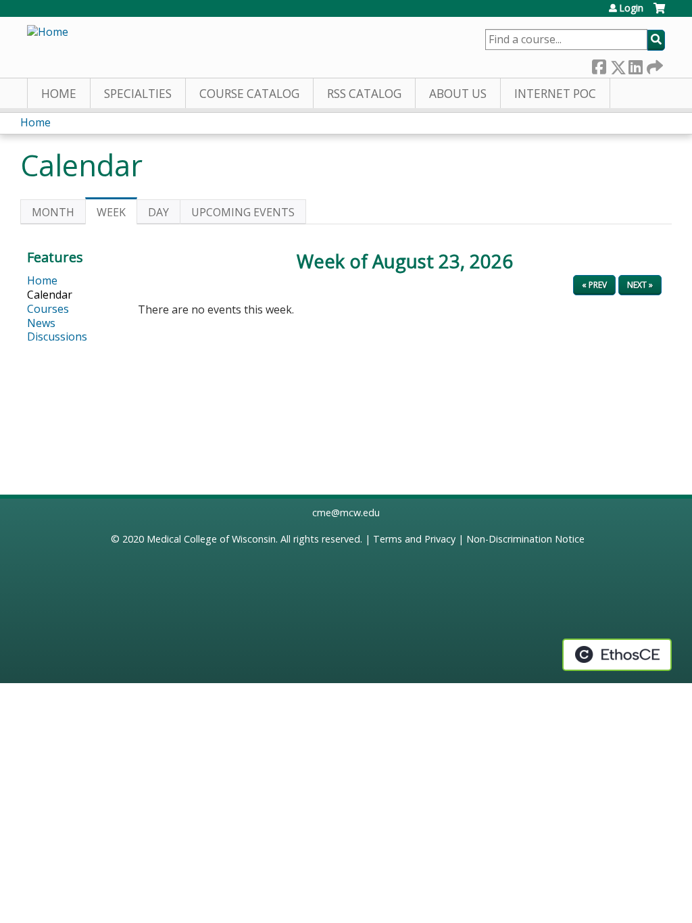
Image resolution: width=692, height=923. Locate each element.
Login (631, 8)
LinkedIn (635, 64)
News (41, 323)
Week (117, 214)
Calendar (49, 294)
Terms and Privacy (414, 538)
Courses (48, 308)
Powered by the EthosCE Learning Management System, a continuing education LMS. (617, 655)
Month (53, 212)
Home (58, 93)
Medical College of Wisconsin (211, 538)
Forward (653, 64)
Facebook (599, 64)
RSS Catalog (364, 93)
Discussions (57, 336)
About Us (458, 93)
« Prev (594, 285)
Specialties (138, 93)
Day (158, 212)
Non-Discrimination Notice (525, 538)
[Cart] (659, 13)
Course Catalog (249, 93)
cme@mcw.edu (346, 512)
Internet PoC (555, 93)
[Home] (47, 32)
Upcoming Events (243, 212)
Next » (640, 285)
